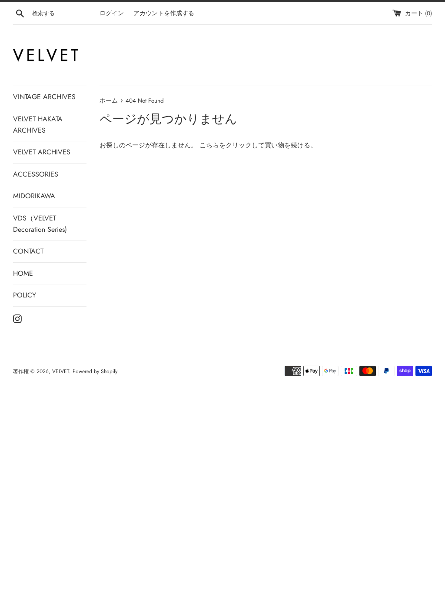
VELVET (60, 371)
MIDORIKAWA (34, 196)
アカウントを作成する (163, 13)
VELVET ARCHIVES (41, 152)
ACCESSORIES (35, 174)
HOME (23, 273)
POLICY (24, 295)
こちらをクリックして (232, 145)
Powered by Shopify (95, 371)
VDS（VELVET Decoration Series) (40, 223)
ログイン (112, 13)
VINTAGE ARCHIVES (44, 97)
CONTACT (28, 251)
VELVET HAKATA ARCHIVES (38, 124)
